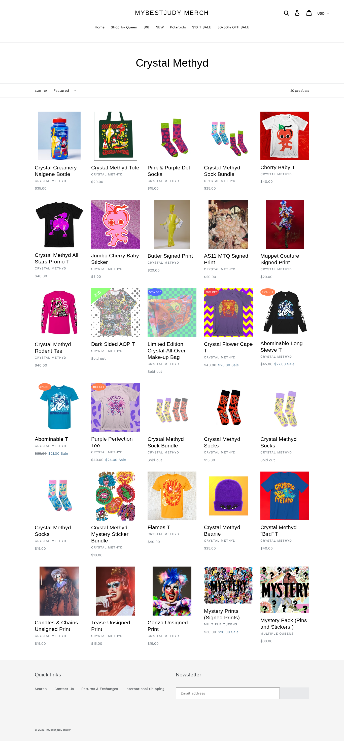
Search (41, 689)
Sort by (41, 90)
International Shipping (144, 689)
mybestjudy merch (172, 12)
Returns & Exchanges (99, 689)
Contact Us (64, 689)
